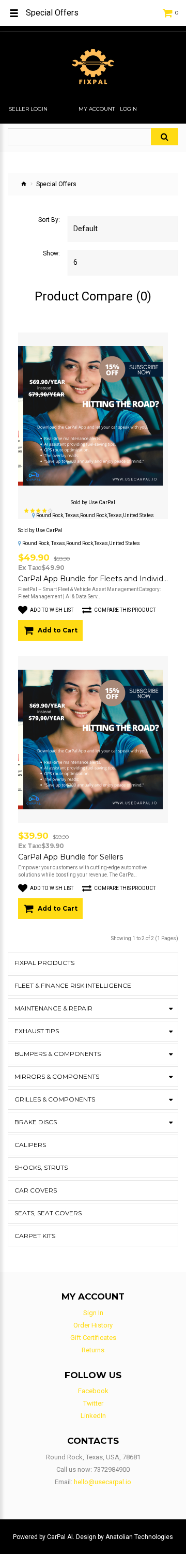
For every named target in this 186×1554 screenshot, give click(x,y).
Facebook (93, 1391)
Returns (93, 1350)
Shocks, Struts (41, 1167)
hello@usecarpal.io (102, 1482)
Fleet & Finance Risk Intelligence (72, 985)
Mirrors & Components (56, 1076)
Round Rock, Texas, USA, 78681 (93, 1457)
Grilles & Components (54, 1099)
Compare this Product (125, 610)
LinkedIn (93, 1416)
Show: (51, 253)
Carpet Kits (34, 1236)
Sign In (93, 1313)
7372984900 (112, 1469)
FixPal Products (44, 963)
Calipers (30, 1145)
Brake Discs (35, 1122)
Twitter (93, 1403)
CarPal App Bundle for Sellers (70, 857)
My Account (97, 109)
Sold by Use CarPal (93, 502)
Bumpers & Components (57, 1054)
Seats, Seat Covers (48, 1213)
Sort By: (49, 219)
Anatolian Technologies (139, 1537)
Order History (93, 1325)
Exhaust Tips (36, 1031)
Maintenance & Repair (53, 1008)
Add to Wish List (51, 610)
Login (128, 109)
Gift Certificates (93, 1337)
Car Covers (35, 1190)
